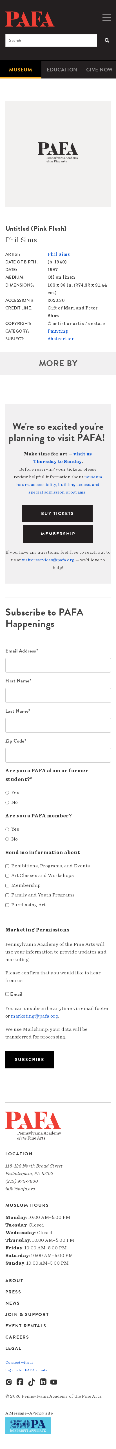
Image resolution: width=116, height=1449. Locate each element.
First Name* (18, 680)
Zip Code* (15, 741)
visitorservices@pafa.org (48, 560)
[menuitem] (20, 69)
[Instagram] (9, 1382)
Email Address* (21, 650)
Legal (13, 1348)
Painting (58, 331)
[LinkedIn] (43, 1382)
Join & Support (27, 1314)
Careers (17, 1337)
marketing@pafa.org (34, 1016)
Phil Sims (59, 254)
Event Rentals (25, 1326)
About (14, 1281)
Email (16, 994)
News (12, 1303)
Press (13, 1292)
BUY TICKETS (57, 513)
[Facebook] (20, 1382)
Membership (58, 534)
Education (62, 69)
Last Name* (18, 711)
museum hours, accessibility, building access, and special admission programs (59, 484)
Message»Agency (26, 1413)
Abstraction (61, 339)
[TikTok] (32, 1382)
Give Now (99, 69)
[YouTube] (54, 1382)
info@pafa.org (20, 1188)
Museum (20, 69)
